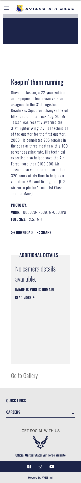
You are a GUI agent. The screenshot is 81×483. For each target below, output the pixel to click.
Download (24, 232)
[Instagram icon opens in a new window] (40, 467)
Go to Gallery (24, 375)
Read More (24, 297)
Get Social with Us (41, 430)
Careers (13, 412)
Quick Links (16, 400)
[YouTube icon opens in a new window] (52, 467)
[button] (7, 9)
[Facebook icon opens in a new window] (29, 467)
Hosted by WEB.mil (40, 477)
